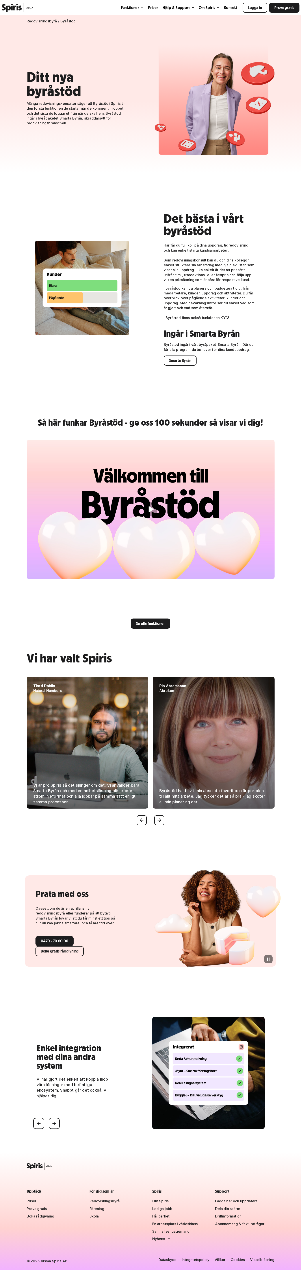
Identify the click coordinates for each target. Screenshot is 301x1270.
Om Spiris (207, 7)
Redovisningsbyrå (42, 21)
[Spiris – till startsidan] (151, 1166)
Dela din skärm (227, 1208)
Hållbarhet (161, 1216)
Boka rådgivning (40, 1216)
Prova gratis (284, 7)
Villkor (220, 1259)
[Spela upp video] (151, 509)
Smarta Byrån (180, 360)
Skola (94, 1216)
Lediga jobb (162, 1208)
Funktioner (130, 7)
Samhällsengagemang (171, 1231)
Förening (96, 1208)
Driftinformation (228, 1216)
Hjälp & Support (176, 7)
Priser (153, 7)
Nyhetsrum (161, 1239)
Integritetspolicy (195, 1259)
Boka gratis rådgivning (59, 951)
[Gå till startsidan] (17, 7)
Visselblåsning (262, 1259)
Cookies (238, 1259)
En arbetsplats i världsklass (175, 1224)
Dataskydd (167, 1259)
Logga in (255, 7)
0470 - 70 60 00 (54, 940)
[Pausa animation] (268, 959)
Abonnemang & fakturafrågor (240, 1224)
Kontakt (230, 7)
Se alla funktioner (150, 623)
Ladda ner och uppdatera (236, 1201)
